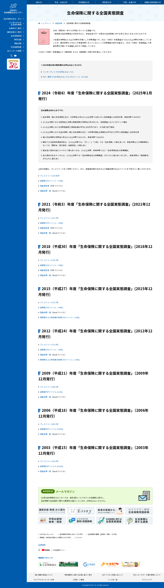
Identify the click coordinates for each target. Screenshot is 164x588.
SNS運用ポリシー (59, 550)
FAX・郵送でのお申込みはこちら (65, 76)
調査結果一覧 (45, 190)
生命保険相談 (16, 35)
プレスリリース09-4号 (49, 386)
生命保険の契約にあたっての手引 (71, 534)
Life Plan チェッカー (47, 534)
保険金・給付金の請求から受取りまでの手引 (55, 537)
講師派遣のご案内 (14, 32)
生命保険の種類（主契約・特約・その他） (103, 534)
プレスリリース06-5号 (49, 424)
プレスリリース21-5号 (49, 218)
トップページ (46, 23)
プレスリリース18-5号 (49, 260)
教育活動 (17, 39)
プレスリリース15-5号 (49, 302)
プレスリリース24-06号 (49, 175)
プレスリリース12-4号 (49, 344)
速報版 (51, 180)
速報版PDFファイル (51, 392)
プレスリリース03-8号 (49, 461)
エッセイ (79, 537)
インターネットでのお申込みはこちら (58, 71)
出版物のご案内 (15, 28)
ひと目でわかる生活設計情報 (15, 23)
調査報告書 (44, 185)
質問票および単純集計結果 (60, 317)
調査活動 (17, 43)
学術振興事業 (16, 47)
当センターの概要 (14, 50)
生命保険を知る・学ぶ (12, 18)
